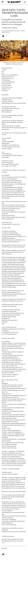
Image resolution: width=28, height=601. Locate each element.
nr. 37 (8, 32)
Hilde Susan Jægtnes (10, 28)
